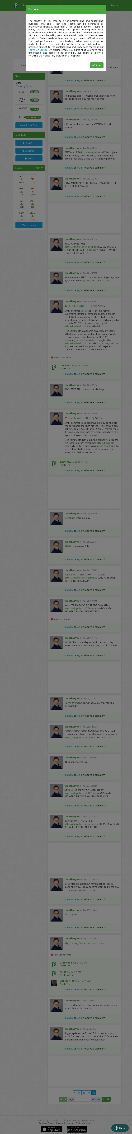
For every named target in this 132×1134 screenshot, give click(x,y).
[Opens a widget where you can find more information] (120, 1128)
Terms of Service (37, 50)
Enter (98, 65)
